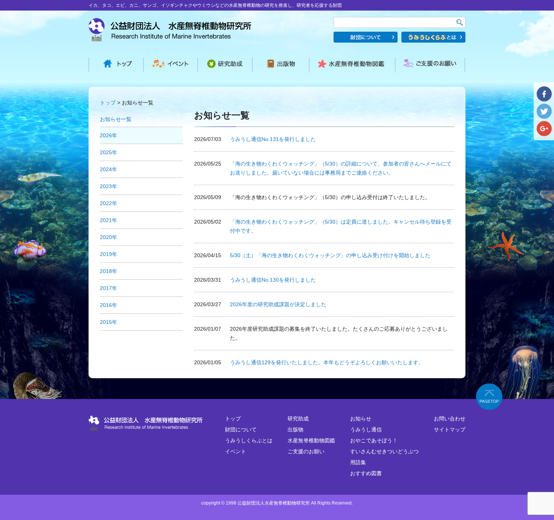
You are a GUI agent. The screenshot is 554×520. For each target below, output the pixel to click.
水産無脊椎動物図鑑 (311, 440)
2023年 (108, 186)
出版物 (295, 429)
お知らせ (360, 419)
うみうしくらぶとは (248, 440)
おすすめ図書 (366, 473)
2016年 (108, 305)
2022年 (108, 203)
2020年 (108, 237)
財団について (241, 429)
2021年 (108, 220)
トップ (108, 103)
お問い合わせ (449, 419)
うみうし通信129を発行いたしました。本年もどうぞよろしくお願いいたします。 (327, 362)
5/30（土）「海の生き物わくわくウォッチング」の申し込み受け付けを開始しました (330, 255)
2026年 (108, 135)
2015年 (108, 322)
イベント (235, 451)
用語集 (358, 462)
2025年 (108, 152)
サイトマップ (449, 429)
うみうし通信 (366, 429)
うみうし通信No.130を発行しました (273, 280)
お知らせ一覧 (116, 119)
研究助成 (298, 419)
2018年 (108, 271)
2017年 (108, 288)
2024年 (108, 169)
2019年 (108, 254)
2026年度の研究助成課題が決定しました (278, 304)
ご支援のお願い (306, 451)
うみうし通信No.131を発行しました (273, 139)
